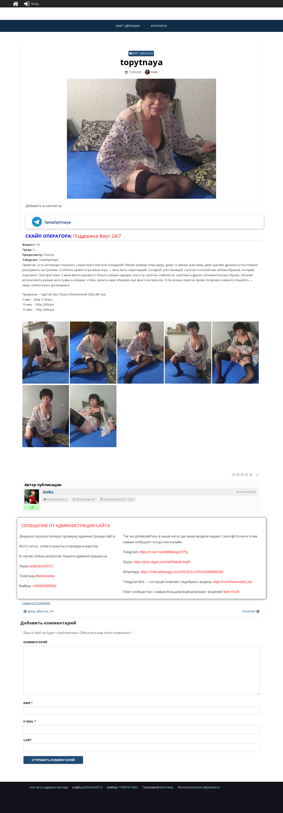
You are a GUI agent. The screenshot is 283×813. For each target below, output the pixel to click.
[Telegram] (37, 223)
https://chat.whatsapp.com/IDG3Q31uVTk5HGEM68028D (181, 572)
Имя (28, 703)
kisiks (154, 72)
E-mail (29, 721)
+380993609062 (44, 586)
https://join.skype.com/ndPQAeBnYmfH (162, 562)
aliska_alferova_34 (40, 611)
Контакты (159, 26)
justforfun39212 (41, 566)
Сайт (27, 740)
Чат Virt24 (231, 591)
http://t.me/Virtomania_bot (232, 581)
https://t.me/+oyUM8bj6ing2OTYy (163, 552)
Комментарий (35, 642)
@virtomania (45, 576)
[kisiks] (31, 496)
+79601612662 (122, 787)
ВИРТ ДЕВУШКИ (128, 26)
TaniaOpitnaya (57, 222)
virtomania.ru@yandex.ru (198, 787)
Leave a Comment (36, 603)
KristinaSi (248, 611)
